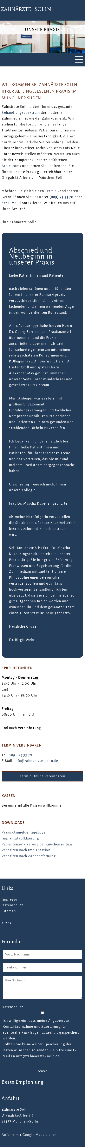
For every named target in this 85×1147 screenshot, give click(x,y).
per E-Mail (10, 203)
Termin (51, 191)
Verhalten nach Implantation (26, 850)
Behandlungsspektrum (21, 113)
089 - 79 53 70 (20, 755)
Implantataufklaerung (20, 838)
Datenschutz (12, 905)
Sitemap (9, 911)
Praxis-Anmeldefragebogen (25, 832)
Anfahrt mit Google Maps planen (29, 1135)
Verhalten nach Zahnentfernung (29, 856)
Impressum (11, 899)
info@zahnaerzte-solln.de (36, 761)
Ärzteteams (11, 166)
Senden (42, 1071)
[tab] (42, 59)
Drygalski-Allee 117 (18, 1115)
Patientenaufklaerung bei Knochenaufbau (37, 844)
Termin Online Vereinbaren (42, 776)
